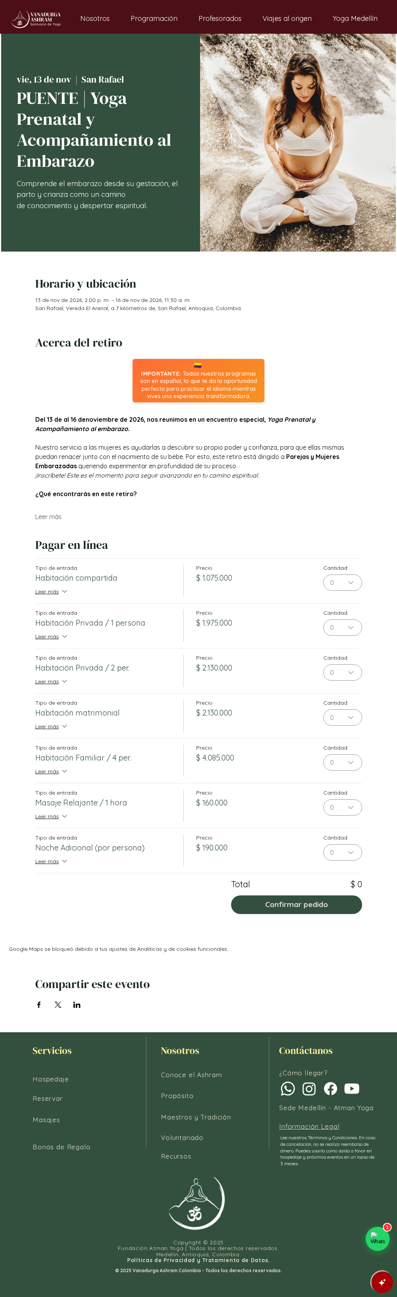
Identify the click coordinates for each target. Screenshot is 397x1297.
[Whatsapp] (288, 1088)
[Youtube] (352, 1088)
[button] (95, 18)
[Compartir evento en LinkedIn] (77, 1005)
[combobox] (342, 582)
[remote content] (198, 380)
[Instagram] (309, 1088)
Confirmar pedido (296, 904)
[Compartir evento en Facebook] (39, 1005)
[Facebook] (330, 1088)
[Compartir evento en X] (58, 1005)
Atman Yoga (354, 1108)
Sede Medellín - (306, 1108)
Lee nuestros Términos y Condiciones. (319, 1137)
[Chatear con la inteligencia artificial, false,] (382, 1282)
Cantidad (335, 568)
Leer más (48, 517)
